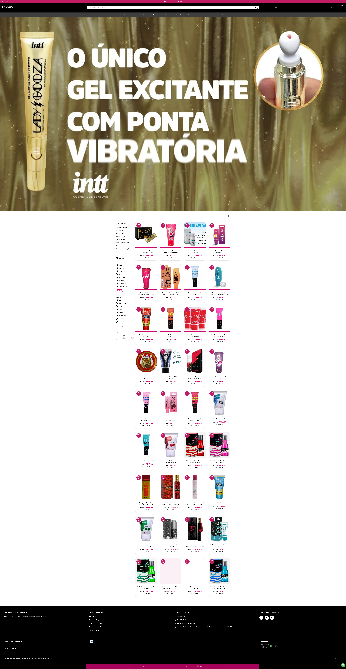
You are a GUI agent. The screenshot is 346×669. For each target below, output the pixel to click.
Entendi (199, 666)
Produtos (125, 15)
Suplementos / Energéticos (124, 249)
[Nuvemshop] (336, 658)
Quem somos (93, 616)
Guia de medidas (218, 15)
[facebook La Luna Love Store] (5, 1)
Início (117, 216)
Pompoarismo (205, 15)
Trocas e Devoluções (95, 623)
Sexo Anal (180, 15)
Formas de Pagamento (96, 620)
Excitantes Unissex (121, 239)
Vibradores (157, 15)
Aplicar (132, 338)
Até (124, 335)
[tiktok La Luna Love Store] (8, 1)
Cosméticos (135, 15)
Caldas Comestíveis (122, 227)
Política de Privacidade (96, 627)
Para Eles (168, 15)
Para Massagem (121, 246)
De (116, 335)
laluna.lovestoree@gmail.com (186, 623)
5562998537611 (181, 616)
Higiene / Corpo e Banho (123, 242)
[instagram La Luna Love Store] (2, 1)
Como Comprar (94, 630)
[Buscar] (256, 7)
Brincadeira (192, 15)
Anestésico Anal (120, 236)
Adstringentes (120, 233)
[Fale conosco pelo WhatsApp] (343, 665)
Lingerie (146, 15)
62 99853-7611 (181, 620)
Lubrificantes (119, 230)
